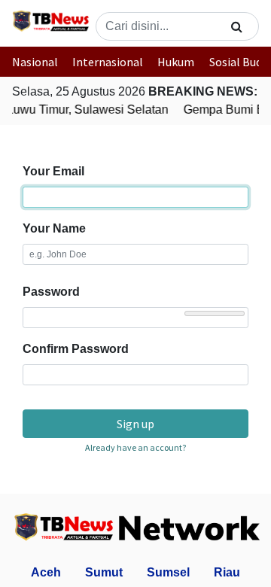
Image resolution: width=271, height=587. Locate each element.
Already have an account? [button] (135, 447)
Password (51, 291)
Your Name (54, 228)
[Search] (236, 26)
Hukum (175, 61)
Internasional (107, 61)
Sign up (135, 423)
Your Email (53, 171)
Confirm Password (76, 348)
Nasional (35, 61)
